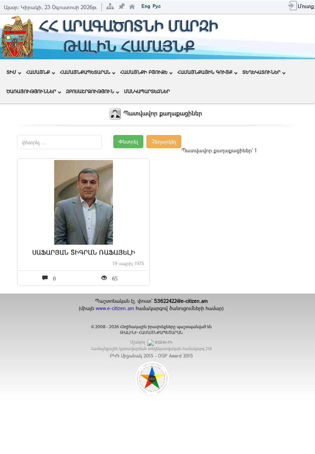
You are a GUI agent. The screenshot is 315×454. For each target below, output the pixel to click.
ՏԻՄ (11, 72)
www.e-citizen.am (115, 308)
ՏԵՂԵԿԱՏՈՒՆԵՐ (261, 72)
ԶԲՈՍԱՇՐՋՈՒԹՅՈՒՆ (90, 91)
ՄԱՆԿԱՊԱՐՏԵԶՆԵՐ (147, 91)
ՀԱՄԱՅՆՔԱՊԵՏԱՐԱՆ (85, 72)
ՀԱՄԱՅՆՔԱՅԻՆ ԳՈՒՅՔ (204, 72)
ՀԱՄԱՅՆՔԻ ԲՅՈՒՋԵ (143, 72)
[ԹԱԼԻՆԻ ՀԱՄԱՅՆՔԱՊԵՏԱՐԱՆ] (17, 36)
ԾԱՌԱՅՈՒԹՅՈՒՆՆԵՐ (31, 91)
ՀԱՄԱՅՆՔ (38, 72)
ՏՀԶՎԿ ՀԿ (163, 342)
